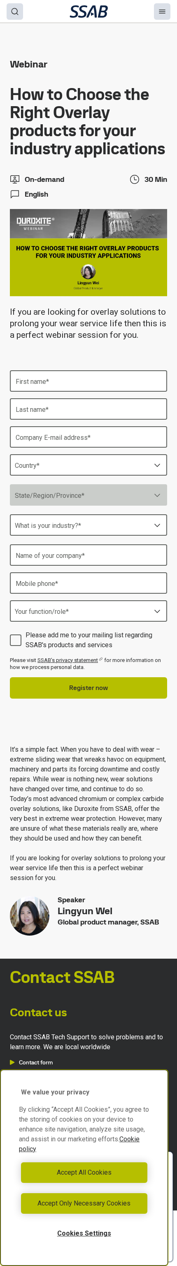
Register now (88, 687)
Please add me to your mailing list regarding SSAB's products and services (89, 640)
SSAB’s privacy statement (67, 660)
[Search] (15, 11)
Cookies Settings (84, 1233)
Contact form (36, 1062)
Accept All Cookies (84, 1172)
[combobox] (88, 465)
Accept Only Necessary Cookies (83, 1203)
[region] (84, 1167)
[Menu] (162, 11)
